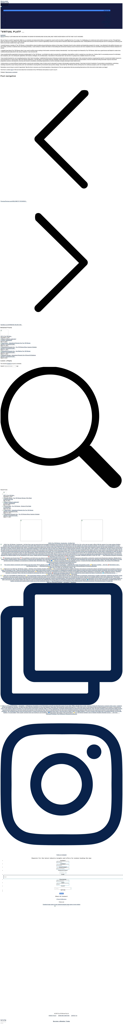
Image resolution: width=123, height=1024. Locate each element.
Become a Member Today (61, 1021)
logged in (9, 363)
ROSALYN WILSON (8, 499)
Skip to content (4, 1)
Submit (61, 893)
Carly (12, 69)
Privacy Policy (52, 1015)
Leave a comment (12, 72)
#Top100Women (61, 899)
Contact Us (74, 1015)
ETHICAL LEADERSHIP (6, 340)
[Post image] (4, 335)
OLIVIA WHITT (7, 507)
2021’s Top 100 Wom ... (6, 336)
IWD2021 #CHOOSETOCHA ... (8, 344)
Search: (2, 366)
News (2, 36)
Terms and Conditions (63, 1015)
